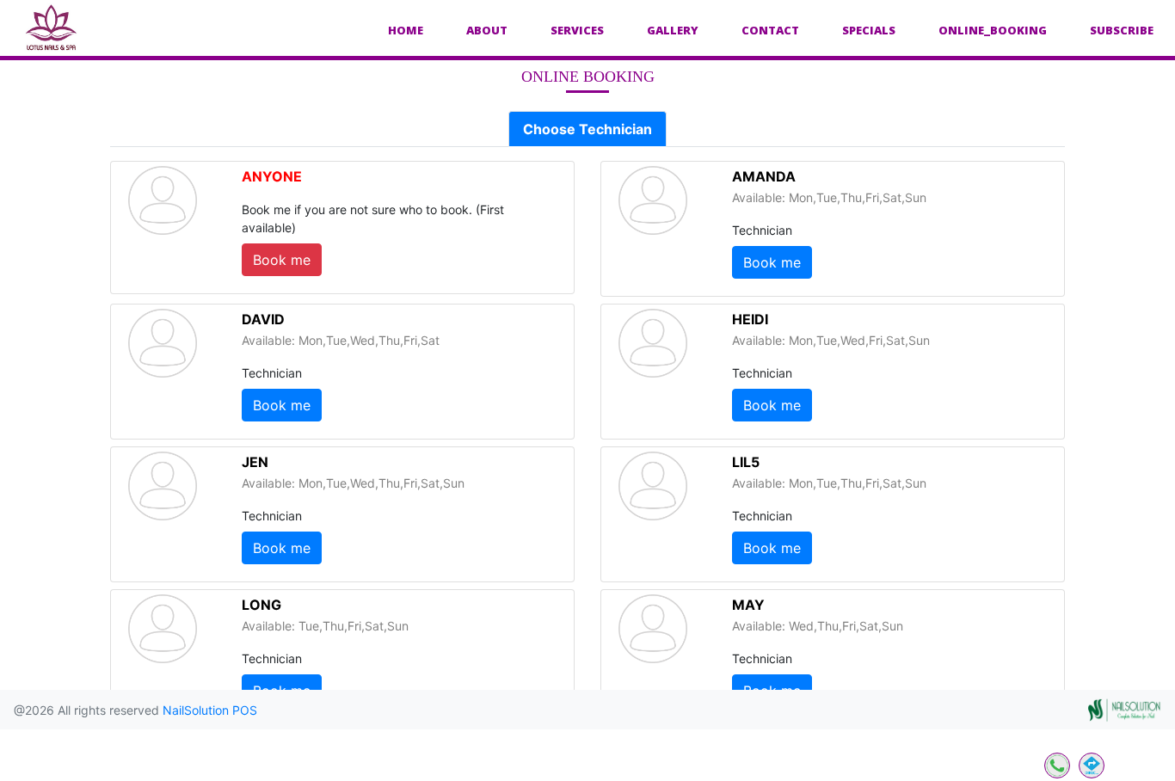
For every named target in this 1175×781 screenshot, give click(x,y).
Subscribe (1121, 30)
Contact (770, 30)
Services (577, 30)
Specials (868, 30)
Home (405, 30)
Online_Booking (992, 30)
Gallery (672, 30)
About (487, 30)
